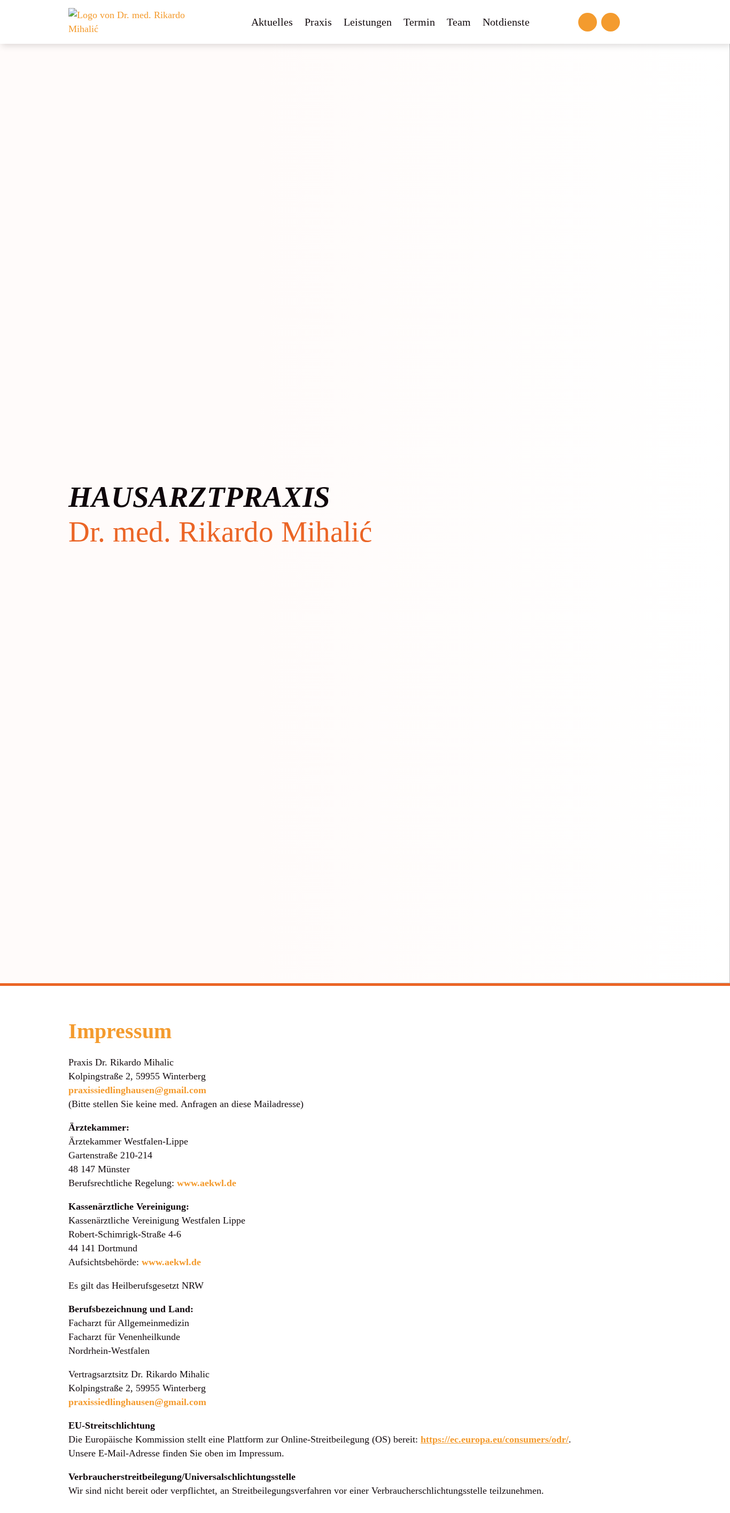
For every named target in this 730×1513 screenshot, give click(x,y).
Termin (419, 22)
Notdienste (506, 22)
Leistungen (368, 22)
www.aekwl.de (206, 1183)
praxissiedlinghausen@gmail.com (137, 1090)
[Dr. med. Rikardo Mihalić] (136, 20)
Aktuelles (272, 22)
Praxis (318, 22)
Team (459, 22)
